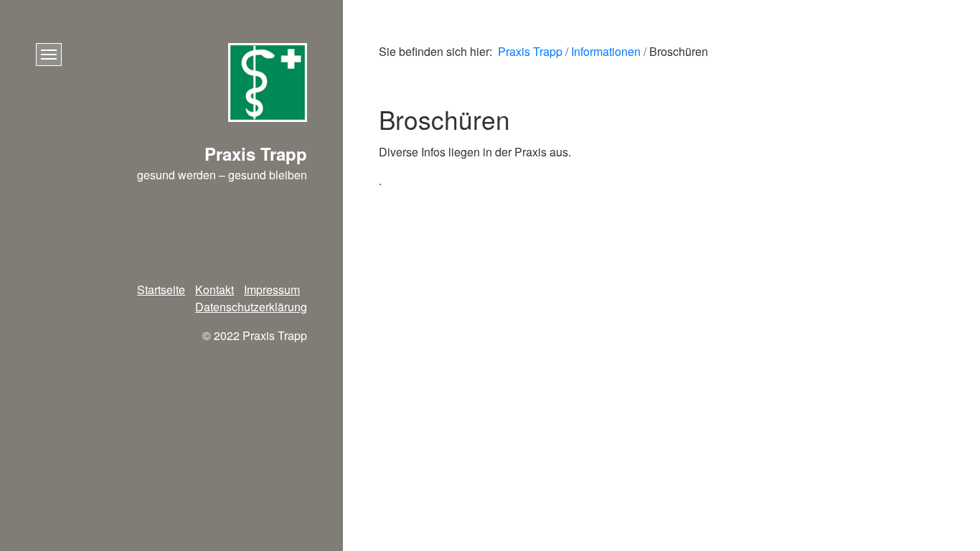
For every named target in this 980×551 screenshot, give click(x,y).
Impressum (272, 289)
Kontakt (214, 289)
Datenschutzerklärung (251, 306)
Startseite (161, 289)
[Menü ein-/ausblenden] (49, 54)
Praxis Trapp (530, 51)
